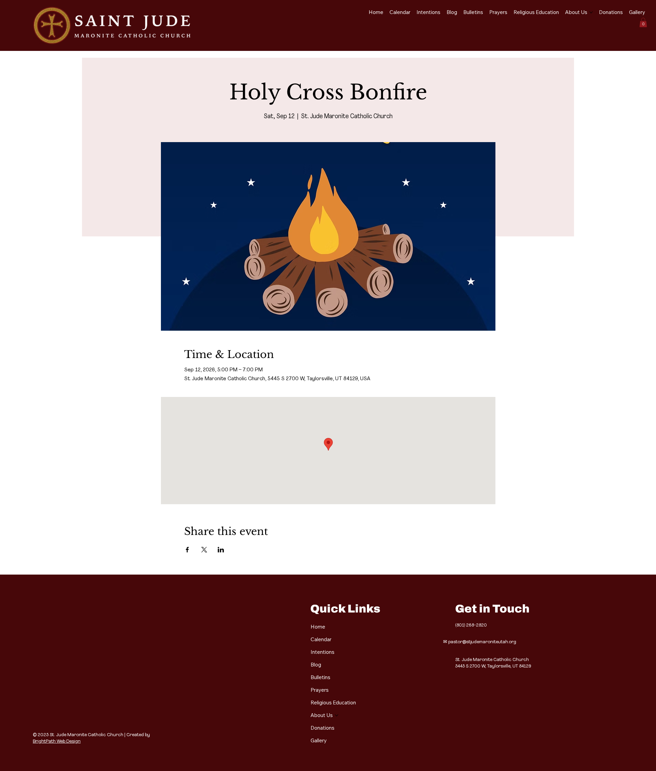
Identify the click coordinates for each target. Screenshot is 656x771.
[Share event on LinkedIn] (221, 549)
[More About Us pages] (591, 12)
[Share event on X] (204, 549)
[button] (643, 22)
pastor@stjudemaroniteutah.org (482, 642)
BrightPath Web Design (57, 741)
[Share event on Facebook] (187, 549)
